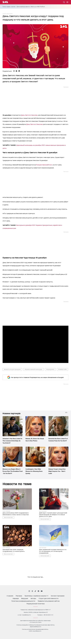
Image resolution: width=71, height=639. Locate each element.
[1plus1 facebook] (38, 591)
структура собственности (48, 598)
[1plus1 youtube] (41, 591)
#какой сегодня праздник (12, 369)
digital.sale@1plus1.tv (35, 626)
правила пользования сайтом (49, 601)
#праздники (50, 369)
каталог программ (57, 596)
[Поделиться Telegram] (13, 71)
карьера (16, 598)
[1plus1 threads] (32, 591)
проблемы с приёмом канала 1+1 (36, 596)
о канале (10, 596)
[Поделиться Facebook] (16, 71)
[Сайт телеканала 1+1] (5, 2)
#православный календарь (33, 369)
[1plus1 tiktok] (35, 591)
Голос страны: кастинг (9, 6)
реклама (19, 596)
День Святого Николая (34, 124)
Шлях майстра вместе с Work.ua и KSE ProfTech (31, 6)
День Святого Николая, (29, 115)
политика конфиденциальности (23, 601)
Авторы (33, 598)
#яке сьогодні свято (8, 517)
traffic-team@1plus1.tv (35, 631)
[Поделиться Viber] (19, 71)
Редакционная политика (36, 603)
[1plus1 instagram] (29, 591)
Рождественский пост (44, 164)
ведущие (24, 598)
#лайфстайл (62, 369)
